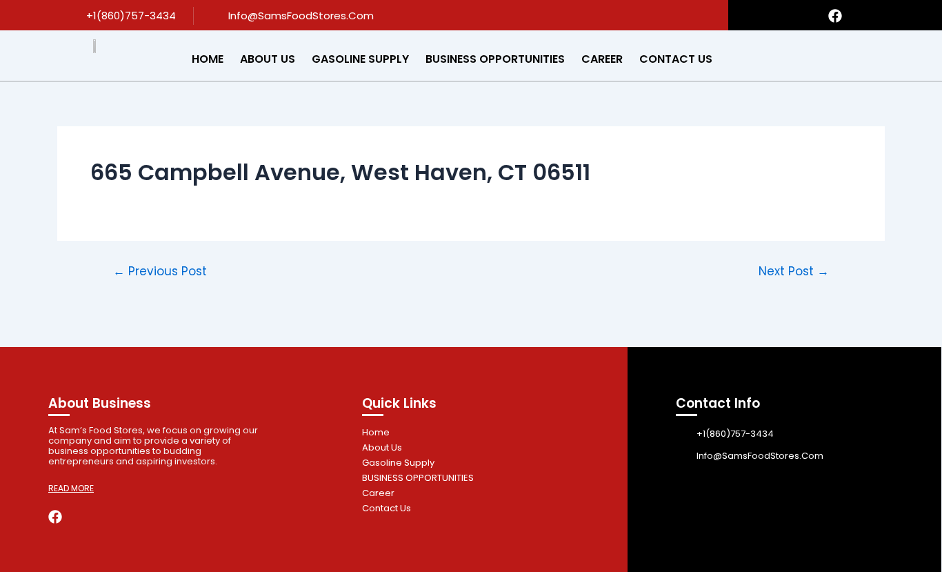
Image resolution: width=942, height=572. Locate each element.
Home (207, 59)
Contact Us (675, 59)
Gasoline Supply (360, 59)
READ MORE (71, 488)
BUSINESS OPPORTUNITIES (495, 59)
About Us (267, 59)
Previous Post (160, 271)
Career (602, 59)
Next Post (794, 271)
